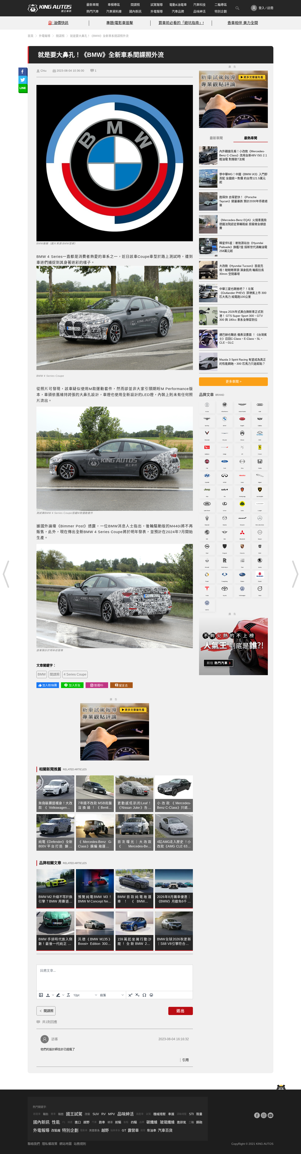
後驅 (125, 1122)
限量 (199, 1114)
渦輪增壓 (182, 1114)
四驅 (134, 1122)
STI (191, 1114)
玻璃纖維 (167, 1122)
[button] (49, 995)
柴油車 (151, 1130)
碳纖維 (151, 1122)
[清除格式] (68, 995)
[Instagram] (264, 1115)
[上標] (130, 995)
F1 (63, 1122)
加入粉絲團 (49, 685)
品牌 (141, 1122)
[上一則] (6, 574)
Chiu (43, 70)
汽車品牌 (178, 11)
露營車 (133, 1130)
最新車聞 (92, 4)
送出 (181, 1011)
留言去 (123, 685)
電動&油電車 (178, 4)
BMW (42, 674)
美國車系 (94, 1130)
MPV (111, 1114)
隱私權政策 (49, 1143)
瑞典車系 (115, 1130)
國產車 (140, 1114)
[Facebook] (257, 1115)
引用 (185, 1060)
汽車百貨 (165, 1130)
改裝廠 (55, 1130)
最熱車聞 (250, 138)
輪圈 (60, 1114)
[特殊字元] (144, 995)
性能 (56, 1122)
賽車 (53, 1114)
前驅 (118, 1122)
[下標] (137, 995)
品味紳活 (199, 11)
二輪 (191, 1122)
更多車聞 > (233, 381)
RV (103, 1114)
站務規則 (80, 1143)
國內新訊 (135, 11)
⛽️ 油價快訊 (58, 23)
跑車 (102, 1122)
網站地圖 (65, 1143)
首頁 (30, 35)
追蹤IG (98, 685)
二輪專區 (221, 4)
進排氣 (181, 1122)
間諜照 (135, 4)
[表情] (151, 995)
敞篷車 (37, 1114)
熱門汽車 (92, 11)
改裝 (87, 1114)
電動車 (83, 1130)
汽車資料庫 (114, 11)
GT (124, 1130)
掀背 (142, 1130)
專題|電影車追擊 (119, 23)
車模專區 (114, 4)
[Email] (270, 1115)
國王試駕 (74, 1114)
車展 (171, 1114)
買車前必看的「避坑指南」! (181, 23)
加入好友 (74, 685)
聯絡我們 (34, 1143)
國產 (70, 1122)
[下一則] (295, 574)
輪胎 (45, 1114)
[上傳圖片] (40, 995)
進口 (78, 1122)
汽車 (94, 1122)
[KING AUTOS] (50, 8)
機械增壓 (159, 1114)
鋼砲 (199, 1122)
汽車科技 (199, 4)
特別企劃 (221, 11)
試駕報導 (156, 4)
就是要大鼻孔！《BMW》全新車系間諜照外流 (99, 35)
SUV (96, 1114)
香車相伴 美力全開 (242, 23)
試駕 (148, 1114)
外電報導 (156, 11)
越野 (86, 1122)
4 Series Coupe (75, 674)
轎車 (110, 1122)
